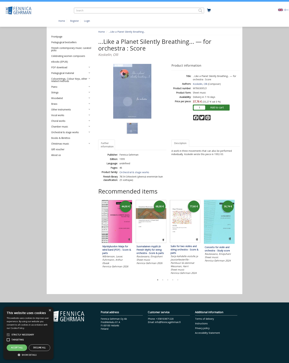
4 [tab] (172, 280)
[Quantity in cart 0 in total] (209, 10)
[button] (200, 11)
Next (238, 237)
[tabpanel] (117, 234)
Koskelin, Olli (200, 83)
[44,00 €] (117, 242)
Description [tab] (180, 143)
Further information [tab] (107, 145)
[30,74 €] (219, 243)
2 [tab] (162, 280)
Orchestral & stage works (134, 172)
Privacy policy (202, 328)
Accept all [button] (17, 347)
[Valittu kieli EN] (280, 9)
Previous (97, 237)
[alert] (28, 333)
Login (87, 20)
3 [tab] (167, 280)
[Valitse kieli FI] (286, 9)
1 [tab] (157, 280)
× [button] (50, 310)
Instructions (201, 323)
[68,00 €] (151, 242)
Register (74, 20)
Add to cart (217, 107)
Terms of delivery (204, 318)
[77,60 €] (185, 242)
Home (61, 20)
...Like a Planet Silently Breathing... (127, 31)
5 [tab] (177, 280)
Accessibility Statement (207, 332)
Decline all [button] (39, 347)
